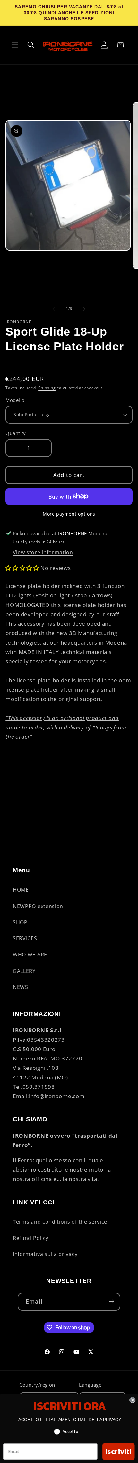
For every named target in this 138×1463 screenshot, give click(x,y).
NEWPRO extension (38, 906)
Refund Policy (30, 1237)
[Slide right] (84, 309)
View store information (43, 552)
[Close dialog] (132, 1400)
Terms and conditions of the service (60, 1221)
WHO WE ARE (30, 954)
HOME (21, 889)
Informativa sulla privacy (45, 1254)
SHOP (20, 922)
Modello (14, 400)
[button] (15, 45)
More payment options (69, 514)
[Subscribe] (111, 1302)
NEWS (20, 987)
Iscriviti (119, 1451)
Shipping (47, 387)
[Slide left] (54, 309)
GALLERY (24, 970)
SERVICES (25, 938)
